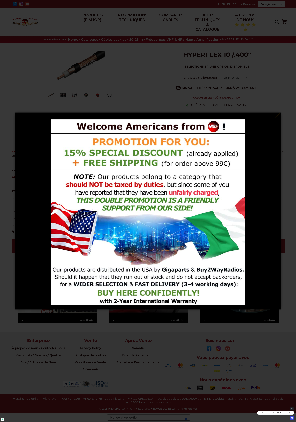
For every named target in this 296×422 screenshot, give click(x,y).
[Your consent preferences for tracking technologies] (2, 419)
